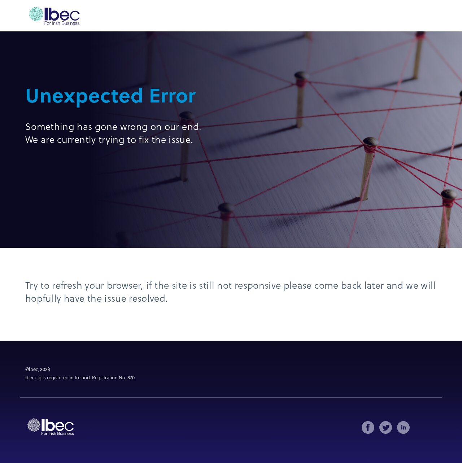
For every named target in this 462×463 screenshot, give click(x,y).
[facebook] (368, 427)
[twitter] (385, 427)
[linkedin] (403, 427)
